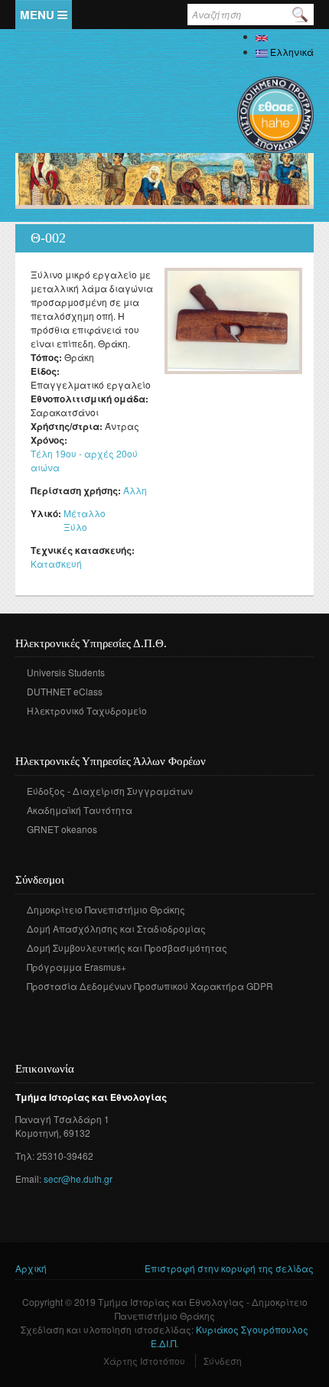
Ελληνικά (291, 51)
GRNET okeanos (62, 828)
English (284, 36)
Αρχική (31, 1268)
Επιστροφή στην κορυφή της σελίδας (229, 1268)
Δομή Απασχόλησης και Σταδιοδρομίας (116, 928)
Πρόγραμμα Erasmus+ (76, 966)
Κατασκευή (56, 563)
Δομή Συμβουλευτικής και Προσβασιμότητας (127, 947)
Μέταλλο (85, 512)
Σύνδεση (223, 1360)
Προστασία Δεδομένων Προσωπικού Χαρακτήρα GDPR (150, 985)
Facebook (25, 1008)
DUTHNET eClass (65, 691)
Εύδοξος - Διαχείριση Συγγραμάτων (110, 790)
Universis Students (66, 672)
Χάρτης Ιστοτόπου (144, 1360)
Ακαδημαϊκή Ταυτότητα (79, 809)
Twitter (48, 1008)
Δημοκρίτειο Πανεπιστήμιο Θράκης (106, 909)
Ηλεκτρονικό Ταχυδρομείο (87, 710)
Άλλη (135, 490)
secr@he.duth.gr (78, 1178)
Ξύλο (75, 526)
